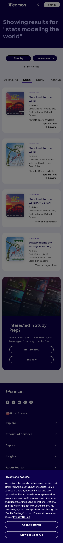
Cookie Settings (31, 524)
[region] (31, 506)
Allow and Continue (31, 534)
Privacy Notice (21, 516)
